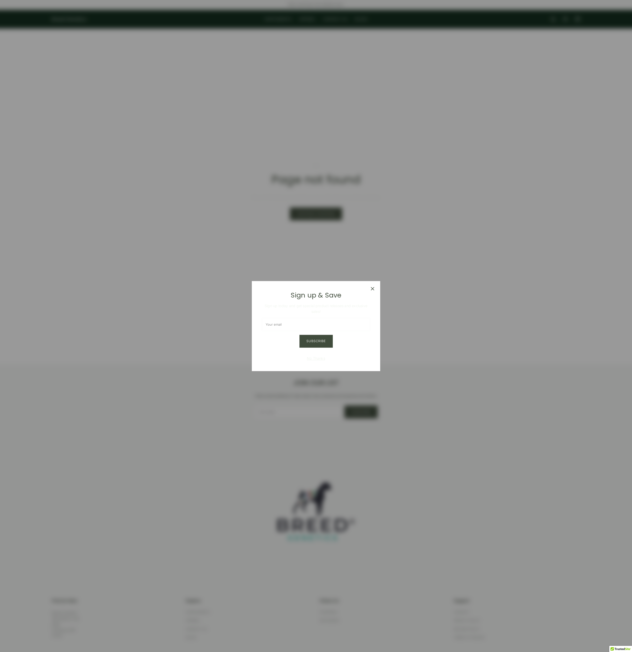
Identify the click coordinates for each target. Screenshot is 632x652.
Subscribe (316, 341)
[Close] (372, 289)
